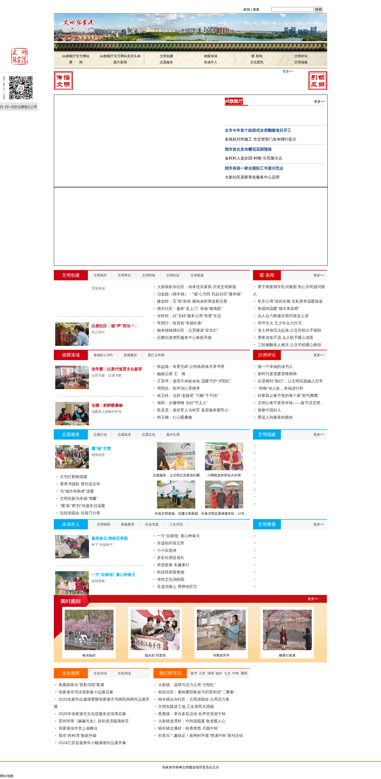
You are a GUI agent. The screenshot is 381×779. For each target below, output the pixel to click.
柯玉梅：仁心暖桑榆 (174, 417)
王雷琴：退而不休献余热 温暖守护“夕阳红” (194, 381)
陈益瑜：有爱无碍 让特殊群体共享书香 (191, 366)
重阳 (244, 673)
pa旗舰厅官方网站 (76, 56)
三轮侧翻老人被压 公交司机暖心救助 (289, 345)
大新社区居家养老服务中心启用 (252, 177)
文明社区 (173, 275)
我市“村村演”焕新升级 (78, 735)
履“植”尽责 (101, 449)
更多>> (288, 71)
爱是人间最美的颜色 (275, 417)
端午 (219, 673)
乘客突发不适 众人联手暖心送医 (286, 337)
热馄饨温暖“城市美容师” (279, 308)
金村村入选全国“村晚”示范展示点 (253, 158)
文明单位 (124, 275)
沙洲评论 (301, 56)
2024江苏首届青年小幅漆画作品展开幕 (92, 743)
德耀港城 (210, 56)
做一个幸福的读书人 (275, 366)
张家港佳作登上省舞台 (78, 728)
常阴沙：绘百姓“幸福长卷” (180, 323)
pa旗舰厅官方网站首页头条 (120, 56)
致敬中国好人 (269, 410)
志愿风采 (124, 434)
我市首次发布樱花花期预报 (248, 149)
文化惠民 (257, 62)
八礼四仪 (176, 524)
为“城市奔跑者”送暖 (77, 491)
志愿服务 (166, 62)
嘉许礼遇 (173, 434)
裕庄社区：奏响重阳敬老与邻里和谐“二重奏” (196, 692)
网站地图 (6, 776)
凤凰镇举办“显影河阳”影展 (81, 684)
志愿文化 (148, 434)
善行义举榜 (156, 355)
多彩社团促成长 (170, 557)
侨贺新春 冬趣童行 (173, 565)
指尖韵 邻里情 (155, 655)
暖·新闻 (256, 56)
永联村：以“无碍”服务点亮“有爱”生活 (189, 315)
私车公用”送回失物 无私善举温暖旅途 (290, 301)
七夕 (227, 673)
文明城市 (100, 275)
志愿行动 (100, 434)
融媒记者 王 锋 (171, 374)
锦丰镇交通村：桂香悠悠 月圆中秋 (188, 728)
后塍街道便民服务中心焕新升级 (184, 337)
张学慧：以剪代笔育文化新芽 (116, 369)
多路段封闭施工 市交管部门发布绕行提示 (260, 139)
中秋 (235, 673)
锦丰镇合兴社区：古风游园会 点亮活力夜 (194, 699)
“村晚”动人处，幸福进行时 (280, 388)
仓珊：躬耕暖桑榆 (107, 405)
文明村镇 (148, 275)
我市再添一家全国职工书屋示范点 (254, 168)
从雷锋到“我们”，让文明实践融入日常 (290, 381)
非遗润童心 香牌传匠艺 (177, 586)
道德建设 (130, 355)
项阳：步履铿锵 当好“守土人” (182, 403)
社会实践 (152, 524)
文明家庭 (197, 275)
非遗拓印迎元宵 (170, 543)
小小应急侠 (167, 550)
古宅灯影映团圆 (73, 476)
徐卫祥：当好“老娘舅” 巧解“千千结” (187, 395)
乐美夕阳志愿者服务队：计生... (224, 513)
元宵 (202, 673)
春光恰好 (89, 655)
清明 (210, 673)
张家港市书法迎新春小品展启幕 (86, 692)
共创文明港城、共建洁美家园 (176, 513)
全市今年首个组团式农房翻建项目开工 (258, 130)
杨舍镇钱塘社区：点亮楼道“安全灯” (187, 330)
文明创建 (166, 56)
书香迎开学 (221, 655)
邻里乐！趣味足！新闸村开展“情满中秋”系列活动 (200, 735)
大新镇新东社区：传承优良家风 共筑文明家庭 (196, 286)
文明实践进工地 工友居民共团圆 (186, 706)
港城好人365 (103, 355)
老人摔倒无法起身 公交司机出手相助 (289, 330)
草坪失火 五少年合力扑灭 (280, 323)
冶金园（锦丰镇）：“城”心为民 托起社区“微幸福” (199, 294)
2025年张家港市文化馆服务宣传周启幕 (92, 714)
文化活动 (100, 673)
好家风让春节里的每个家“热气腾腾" (288, 395)
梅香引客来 (287, 655)
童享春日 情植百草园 (109, 538)
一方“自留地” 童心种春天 (113, 575)
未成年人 (210, 62)
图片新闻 (120, 62)
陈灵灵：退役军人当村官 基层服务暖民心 (192, 410)
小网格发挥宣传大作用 (224, 475)
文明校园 (103, 524)
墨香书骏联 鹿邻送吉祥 (80, 484)
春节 (194, 673)
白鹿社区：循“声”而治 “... (114, 326)
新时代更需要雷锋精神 (277, 374)
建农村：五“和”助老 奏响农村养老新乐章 (192, 301)
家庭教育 (127, 524)
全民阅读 (124, 673)
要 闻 (76, 62)
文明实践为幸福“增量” (79, 498)
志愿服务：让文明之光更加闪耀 (176, 475)
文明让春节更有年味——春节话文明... (291, 403)
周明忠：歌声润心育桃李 (178, 388)
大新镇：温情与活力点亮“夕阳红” (187, 684)
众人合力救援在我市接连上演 (283, 315)
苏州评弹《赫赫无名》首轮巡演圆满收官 (94, 721)
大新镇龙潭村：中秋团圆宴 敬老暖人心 (192, 721)
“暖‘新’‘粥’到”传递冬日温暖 (82, 505)
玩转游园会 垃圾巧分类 (80, 513)
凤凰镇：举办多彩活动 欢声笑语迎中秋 (192, 714)
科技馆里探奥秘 (170, 572)
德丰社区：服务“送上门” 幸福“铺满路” (189, 308)
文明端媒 (301, 62)
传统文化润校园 (170, 579)
